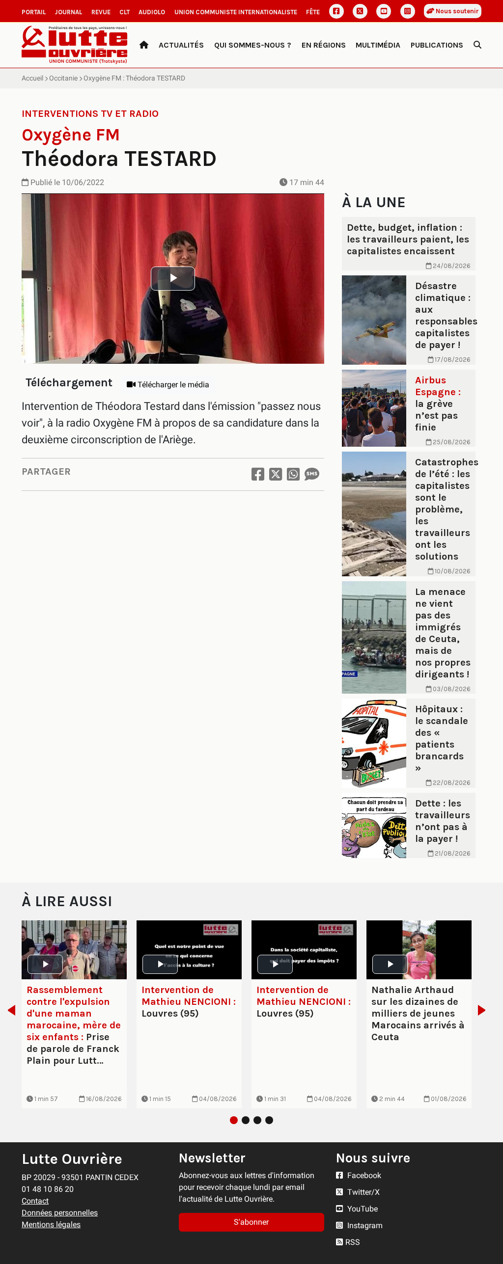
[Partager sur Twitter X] (275, 474)
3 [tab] (257, 1120)
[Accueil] (144, 45)
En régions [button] (324, 45)
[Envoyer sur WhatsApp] (293, 474)
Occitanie (63, 78)
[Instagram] (407, 11)
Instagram (364, 1225)
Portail (34, 12)
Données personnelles (60, 1212)
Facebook (363, 1175)
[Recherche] (477, 45)
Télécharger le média (172, 384)
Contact (35, 1201)
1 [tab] (234, 1120)
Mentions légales (51, 1224)
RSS (352, 1242)
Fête (313, 12)
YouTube (361, 1208)
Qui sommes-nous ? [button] (252, 45)
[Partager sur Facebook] (258, 474)
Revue (101, 12)
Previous (8, 1010)
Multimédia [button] (378, 45)
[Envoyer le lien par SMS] (312, 474)
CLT (124, 12)
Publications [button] (437, 45)
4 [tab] (269, 1120)
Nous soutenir (456, 11)
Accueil (32, 78)
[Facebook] (336, 11)
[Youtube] (383, 11)
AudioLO (152, 12)
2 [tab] (246, 1120)
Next (484, 1010)
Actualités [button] (181, 45)
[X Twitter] (360, 11)
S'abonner (251, 1222)
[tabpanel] (74, 1014)
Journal (68, 12)
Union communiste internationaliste (235, 12)
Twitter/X (362, 1192)
